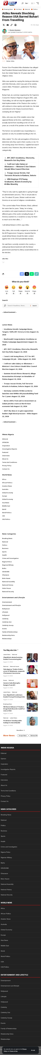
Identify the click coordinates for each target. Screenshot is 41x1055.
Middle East (5, 946)
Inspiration (4, 764)
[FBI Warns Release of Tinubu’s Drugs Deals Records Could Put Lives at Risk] (32, 707)
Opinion (3, 759)
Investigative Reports (8, 769)
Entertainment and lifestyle (10, 986)
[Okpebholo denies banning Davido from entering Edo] (32, 657)
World (3, 951)
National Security (6, 895)
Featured (4, 774)
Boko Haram (5, 879)
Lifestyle (3, 996)
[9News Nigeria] (10, 3)
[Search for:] (18, 305)
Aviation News (5, 919)
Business (4, 831)
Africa (3, 908)
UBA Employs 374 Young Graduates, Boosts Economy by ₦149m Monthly (17, 181)
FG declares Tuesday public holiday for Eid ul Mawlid (12, 722)
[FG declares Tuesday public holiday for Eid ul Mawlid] (32, 721)
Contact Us (4, 801)
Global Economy (6, 930)
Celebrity (4, 1007)
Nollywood (4, 991)
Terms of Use (13, 1051)
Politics (35, 9)
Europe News (23, 735)
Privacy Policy (5, 796)
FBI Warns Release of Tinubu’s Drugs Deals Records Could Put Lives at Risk (14, 709)
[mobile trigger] (37, 3)
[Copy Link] (11, 25)
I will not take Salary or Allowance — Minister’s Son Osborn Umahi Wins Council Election (20, 166)
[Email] (7, 25)
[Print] (15, 25)
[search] (22, 3)
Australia (4, 924)
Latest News (6, 654)
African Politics (6, 913)
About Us (4, 785)
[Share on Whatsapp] (32, 274)
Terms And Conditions (8, 791)
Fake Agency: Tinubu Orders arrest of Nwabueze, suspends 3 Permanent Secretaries (14, 671)
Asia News (4, 940)
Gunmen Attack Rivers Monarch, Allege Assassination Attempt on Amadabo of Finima (19, 376)
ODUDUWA (5, 868)
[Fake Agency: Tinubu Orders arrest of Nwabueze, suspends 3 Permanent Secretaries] (32, 669)
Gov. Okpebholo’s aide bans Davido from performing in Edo (14, 696)
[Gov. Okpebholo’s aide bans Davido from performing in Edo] (32, 695)
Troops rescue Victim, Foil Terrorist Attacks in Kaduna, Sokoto (20, 174)
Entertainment (5, 980)
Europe (3, 935)
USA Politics (5, 967)
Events (3, 1023)
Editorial (3, 753)
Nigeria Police (5, 852)
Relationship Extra (7, 1034)
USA (2, 962)
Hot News (19, 9)
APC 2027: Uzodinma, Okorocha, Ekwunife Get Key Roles (19, 159)
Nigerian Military (6, 857)
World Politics (5, 956)
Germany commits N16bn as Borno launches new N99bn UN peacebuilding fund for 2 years (20, 393)
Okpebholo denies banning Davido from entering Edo (12, 658)
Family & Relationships (9, 1028)
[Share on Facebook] (22, 274)
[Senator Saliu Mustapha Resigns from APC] (32, 683)
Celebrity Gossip (6, 1018)
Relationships (5, 1039)
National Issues (14, 666)
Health (3, 841)
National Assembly (7, 884)
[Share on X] (3, 25)
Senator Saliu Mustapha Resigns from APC (11, 684)
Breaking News (8, 9)
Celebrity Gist (5, 1012)
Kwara (5, 680)
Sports (3, 836)
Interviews (4, 780)
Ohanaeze (4, 873)
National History (6, 889)
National (27, 9)
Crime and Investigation (9, 847)
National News (35, 735)
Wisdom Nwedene (15, 30)
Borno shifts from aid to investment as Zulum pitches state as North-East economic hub (19, 403)
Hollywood (4, 1002)
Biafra (3, 863)
